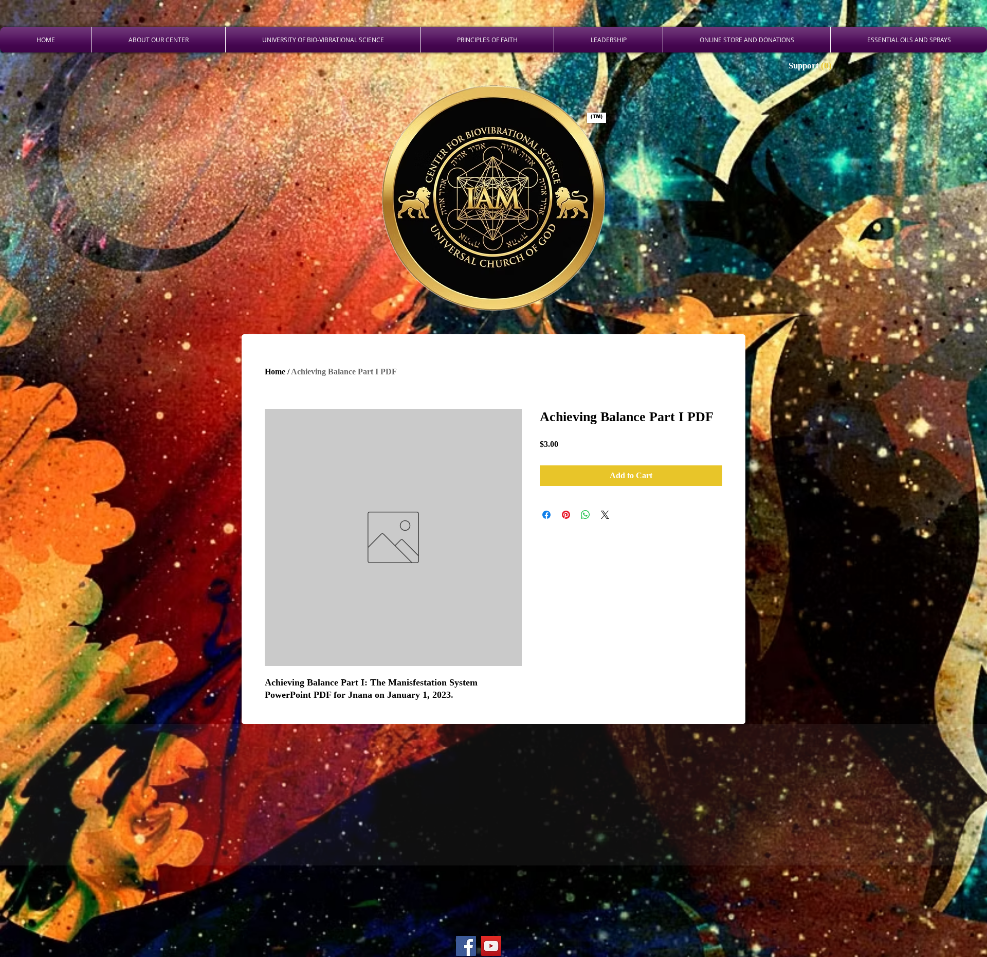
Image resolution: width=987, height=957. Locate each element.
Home (275, 371)
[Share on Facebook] (546, 515)
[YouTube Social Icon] (491, 946)
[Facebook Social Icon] (466, 946)
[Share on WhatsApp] (585, 515)
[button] (811, 65)
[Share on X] (605, 515)
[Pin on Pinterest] (566, 515)
